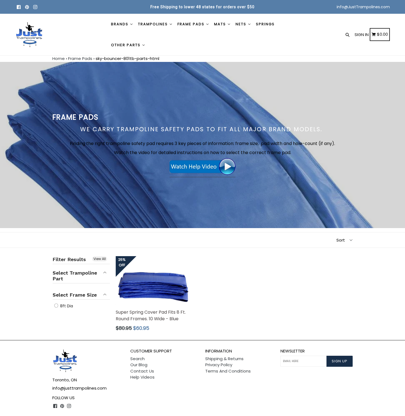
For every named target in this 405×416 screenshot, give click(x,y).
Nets (242, 24)
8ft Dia (66, 306)
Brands (120, 24)
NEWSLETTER (292, 351)
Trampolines (153, 24)
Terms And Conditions (228, 371)
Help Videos (142, 377)
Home (58, 58)
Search (137, 359)
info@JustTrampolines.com (363, 7)
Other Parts (126, 45)
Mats (220, 24)
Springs (265, 24)
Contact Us (142, 371)
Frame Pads (191, 24)
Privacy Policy (218, 365)
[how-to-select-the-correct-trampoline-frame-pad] (202, 173)
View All (99, 258)
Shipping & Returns (224, 359)
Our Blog (138, 365)
